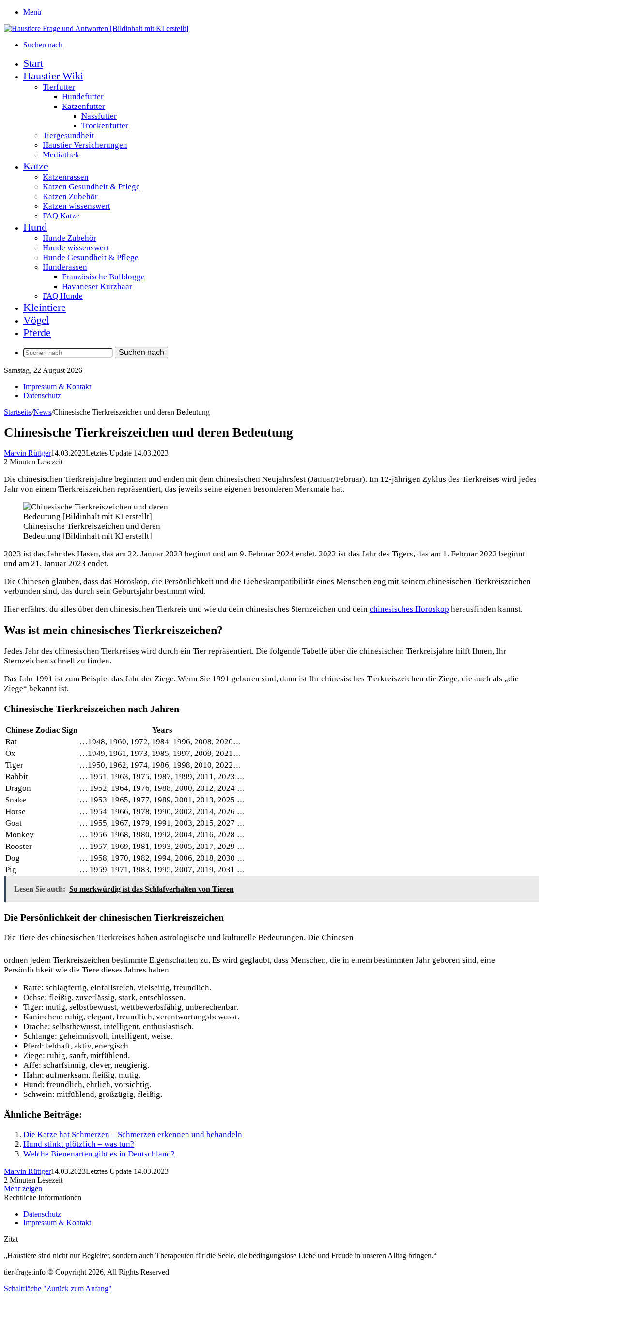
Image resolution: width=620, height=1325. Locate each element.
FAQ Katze (61, 215)
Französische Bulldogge (103, 276)
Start (33, 63)
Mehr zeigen (23, 1189)
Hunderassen (65, 267)
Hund (35, 227)
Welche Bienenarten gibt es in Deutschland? (99, 1153)
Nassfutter (99, 116)
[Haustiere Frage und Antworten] (96, 28)
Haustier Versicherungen (85, 145)
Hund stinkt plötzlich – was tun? (78, 1144)
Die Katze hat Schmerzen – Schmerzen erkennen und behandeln (132, 1134)
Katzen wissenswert (76, 206)
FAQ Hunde (63, 296)
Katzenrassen (66, 177)
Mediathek (61, 154)
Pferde (37, 332)
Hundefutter (83, 96)
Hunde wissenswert (76, 247)
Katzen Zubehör (70, 196)
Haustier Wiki (53, 76)
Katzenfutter (83, 106)
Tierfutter (59, 87)
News (42, 412)
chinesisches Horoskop (409, 609)
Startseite (17, 412)
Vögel (36, 320)
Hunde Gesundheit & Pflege (91, 257)
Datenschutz (42, 395)
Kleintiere (44, 307)
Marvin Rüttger (27, 453)
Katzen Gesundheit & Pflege (91, 186)
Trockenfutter (104, 125)
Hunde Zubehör (69, 238)
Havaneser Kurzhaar (97, 286)
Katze (35, 166)
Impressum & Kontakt (57, 387)
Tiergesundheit (68, 135)
